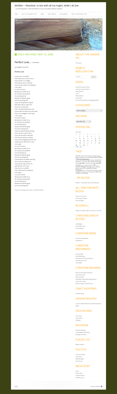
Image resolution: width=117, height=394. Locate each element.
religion (100, 170)
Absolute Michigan (81, 330)
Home (16, 14)
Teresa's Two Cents (81, 196)
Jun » (81, 147)
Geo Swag (78, 316)
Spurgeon (85, 172)
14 (76, 141)
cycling (83, 161)
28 (76, 145)
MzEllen (41, 190)
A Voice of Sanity (80, 354)
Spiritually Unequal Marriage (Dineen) (86, 279)
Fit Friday (98, 161)
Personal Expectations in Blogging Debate (87, 100)
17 (87, 141)
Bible (94, 156)
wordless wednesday (82, 173)
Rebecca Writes (80, 277)
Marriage (89, 167)
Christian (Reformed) (94, 157)
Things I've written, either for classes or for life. (88, 210)
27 (99, 143)
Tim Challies (79, 263)
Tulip (100, 172)
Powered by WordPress (95, 386)
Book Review (79, 157)
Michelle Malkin (80, 359)
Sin (82, 172)
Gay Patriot (79, 356)
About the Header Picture (79, 14)
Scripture (78, 172)
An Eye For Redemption (82, 238)
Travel (96, 172)
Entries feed (79, 373)
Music (93, 167)
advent (83, 156)
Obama (98, 167)
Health (98, 163)
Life (94, 165)
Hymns (87, 165)
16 (84, 141)
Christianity (83, 159)
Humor (83, 165)
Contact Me (79, 98)
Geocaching (79, 318)
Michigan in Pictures (81, 334)
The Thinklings (80, 228)
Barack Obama (89, 156)
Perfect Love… (23, 62)
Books (85, 157)
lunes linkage (81, 167)
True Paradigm (80, 200)
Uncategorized (24, 190)
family (93, 161)
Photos (84, 168)
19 (95, 141)
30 (84, 145)
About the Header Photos (29, 14)
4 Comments (35, 62)
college (92, 160)
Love (97, 165)
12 (95, 138)
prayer (84, 170)
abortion (78, 156)
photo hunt (79, 168)
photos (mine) (92, 168)
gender (82, 163)
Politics (79, 170)
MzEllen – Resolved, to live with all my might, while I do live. (47, 5)
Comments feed (80, 375)
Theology (91, 172)
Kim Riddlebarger (80, 256)
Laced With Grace (80, 226)
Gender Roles (89, 163)
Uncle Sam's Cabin (81, 281)
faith (89, 161)
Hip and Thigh (79, 254)
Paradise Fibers (80, 293)
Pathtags (78, 320)
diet (86, 161)
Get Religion (79, 224)
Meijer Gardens (80, 344)
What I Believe (52, 14)
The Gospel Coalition (81, 198)
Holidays (78, 165)
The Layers (79, 63)
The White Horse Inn (81, 260)
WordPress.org (80, 377)
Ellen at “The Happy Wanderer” (84, 272)
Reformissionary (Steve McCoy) (84, 258)
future (77, 163)
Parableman (79, 240)
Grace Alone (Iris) (80, 275)
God (94, 163)
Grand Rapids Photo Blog (82, 332)
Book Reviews (63, 14)
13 (99, 138)
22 (80, 143)
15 (80, 141)
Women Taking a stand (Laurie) (84, 283)
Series (42, 14)
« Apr (77, 147)
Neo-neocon (79, 361)
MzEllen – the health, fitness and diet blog (87, 183)
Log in (77, 371)
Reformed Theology (92, 170)
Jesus (90, 165)
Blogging (98, 156)
